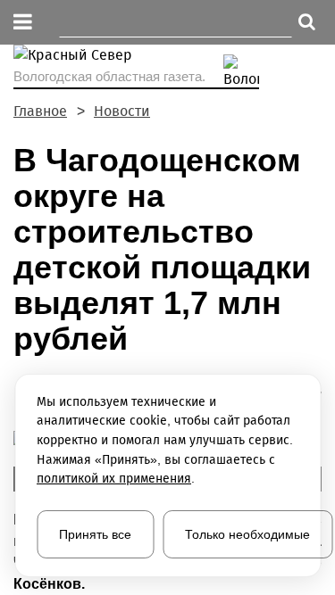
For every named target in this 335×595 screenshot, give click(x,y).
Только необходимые (247, 534)
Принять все (95, 534)
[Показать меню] (22, 23)
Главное (40, 111)
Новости (122, 111)
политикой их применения (114, 478)
